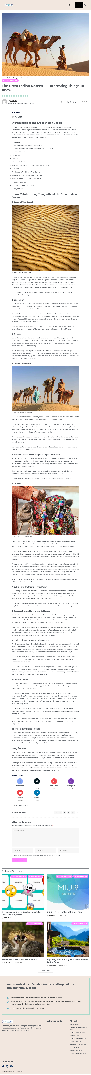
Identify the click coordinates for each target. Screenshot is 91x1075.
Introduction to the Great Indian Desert (28, 145)
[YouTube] (11, 1066)
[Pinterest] (54, 783)
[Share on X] (67, 101)
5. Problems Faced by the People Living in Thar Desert (30, 165)
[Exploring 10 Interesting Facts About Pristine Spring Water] (68, 939)
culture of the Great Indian (66, 591)
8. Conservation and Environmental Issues (27, 175)
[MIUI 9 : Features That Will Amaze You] (68, 892)
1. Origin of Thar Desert (20, 152)
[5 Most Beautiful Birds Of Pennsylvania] (23, 939)
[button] (69, 4)
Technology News (35, 876)
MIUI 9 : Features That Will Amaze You (64, 912)
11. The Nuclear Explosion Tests (23, 185)
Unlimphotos (28, 272)
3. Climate (15, 158)
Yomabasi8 (52, 965)
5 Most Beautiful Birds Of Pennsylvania (19, 959)
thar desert (24, 805)
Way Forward (18, 189)
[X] (37, 783)
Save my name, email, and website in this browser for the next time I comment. (38, 855)
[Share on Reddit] (73, 101)
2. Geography (16, 155)
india (18, 805)
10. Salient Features (19, 182)
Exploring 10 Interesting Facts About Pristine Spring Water (67, 960)
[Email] (68, 812)
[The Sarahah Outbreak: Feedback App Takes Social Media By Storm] (23, 892)
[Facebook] (20, 783)
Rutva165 (13, 100)
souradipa (7, 963)
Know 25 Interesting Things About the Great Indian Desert (34, 148)
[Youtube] (20, 795)
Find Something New (10, 80)
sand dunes (64, 696)
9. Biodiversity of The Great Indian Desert (26, 179)
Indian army (66, 735)
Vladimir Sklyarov (18, 272)
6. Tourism (15, 169)
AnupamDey (7, 918)
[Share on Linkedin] (70, 101)
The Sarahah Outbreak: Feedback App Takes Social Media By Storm (21, 913)
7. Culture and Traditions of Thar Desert (26, 172)
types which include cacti (62, 644)
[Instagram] (71, 783)
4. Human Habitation (19, 162)
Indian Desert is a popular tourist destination (54, 541)
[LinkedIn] (37, 795)
